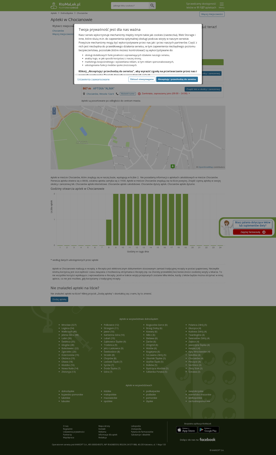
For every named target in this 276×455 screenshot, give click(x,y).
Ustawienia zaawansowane (93, 79)
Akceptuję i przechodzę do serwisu (177, 79)
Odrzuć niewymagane (142, 79)
